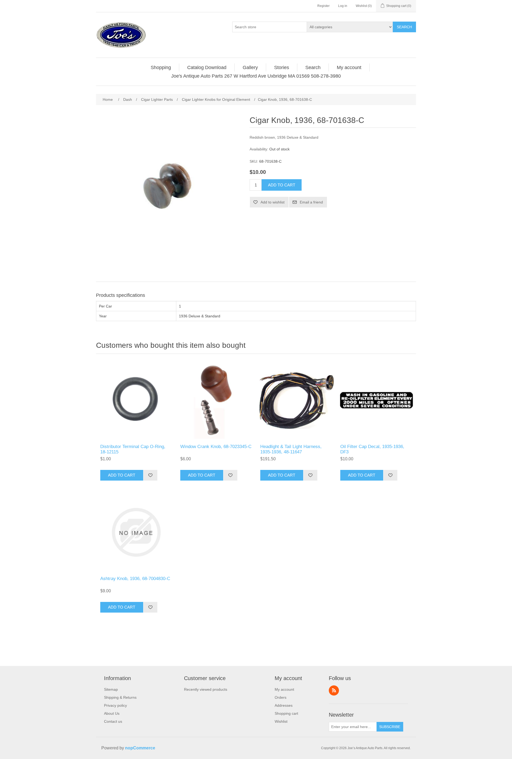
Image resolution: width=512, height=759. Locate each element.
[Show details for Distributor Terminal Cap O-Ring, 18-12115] (136, 400)
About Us (111, 713)
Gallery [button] (250, 67)
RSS (334, 690)
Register (323, 6)
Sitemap (111, 689)
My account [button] (349, 67)
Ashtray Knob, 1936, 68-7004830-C (135, 578)
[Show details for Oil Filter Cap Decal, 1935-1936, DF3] (376, 400)
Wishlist (281, 721)
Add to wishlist (273, 202)
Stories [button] (281, 67)
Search (404, 27)
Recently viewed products (205, 689)
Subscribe (389, 727)
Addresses (284, 705)
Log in (342, 6)
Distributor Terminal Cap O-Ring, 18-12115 (132, 449)
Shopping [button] (161, 67)
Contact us (113, 721)
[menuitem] (161, 67)
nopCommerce (140, 748)
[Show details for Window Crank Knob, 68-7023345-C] (216, 400)
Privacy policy (115, 705)
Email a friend (311, 202)
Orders (280, 697)
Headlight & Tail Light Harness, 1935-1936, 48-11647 (291, 449)
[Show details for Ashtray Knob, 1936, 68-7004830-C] (136, 532)
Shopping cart (286, 713)
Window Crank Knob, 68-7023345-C (215, 446)
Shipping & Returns (120, 697)
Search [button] (313, 67)
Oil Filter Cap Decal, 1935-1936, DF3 (372, 449)
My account (284, 689)
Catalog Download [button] (206, 67)
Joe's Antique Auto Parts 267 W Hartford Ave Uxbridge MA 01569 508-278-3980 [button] (256, 76)
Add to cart (281, 185)
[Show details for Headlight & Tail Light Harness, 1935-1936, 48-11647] (296, 400)
